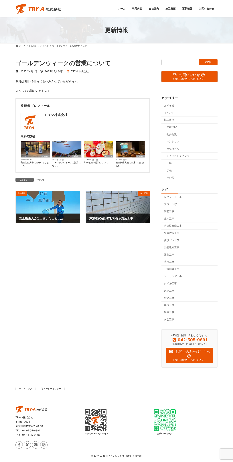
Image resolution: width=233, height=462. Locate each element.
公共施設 (172, 134)
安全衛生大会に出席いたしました (35, 164)
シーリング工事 (173, 276)
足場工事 (169, 290)
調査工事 (169, 211)
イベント (169, 112)
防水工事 (169, 261)
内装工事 (169, 319)
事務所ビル (173, 148)
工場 (169, 163)
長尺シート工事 (173, 196)
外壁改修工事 (171, 247)
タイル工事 (170, 283)
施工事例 (169, 119)
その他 (170, 177)
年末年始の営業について (96, 162)
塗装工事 (169, 254)
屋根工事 (169, 304)
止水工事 (169, 218)
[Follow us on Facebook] (19, 445)
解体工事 (169, 312)
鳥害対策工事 (171, 232)
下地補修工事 (171, 268)
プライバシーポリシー (50, 388)
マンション (173, 141)
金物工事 (169, 297)
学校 (169, 170)
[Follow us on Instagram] (44, 445)
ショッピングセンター (179, 155)
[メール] (35, 445)
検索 (208, 62)
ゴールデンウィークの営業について (66, 164)
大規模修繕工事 (173, 225)
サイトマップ (25, 388)
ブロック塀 (170, 204)
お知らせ (45, 156)
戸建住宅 (172, 127)
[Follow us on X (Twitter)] (27, 445)
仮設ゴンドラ (171, 240)
